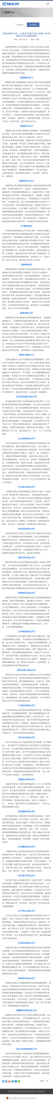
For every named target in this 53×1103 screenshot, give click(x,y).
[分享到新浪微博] (9, 1081)
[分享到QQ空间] (6, 1081)
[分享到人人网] (16, 1081)
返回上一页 (44, 1081)
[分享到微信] (19, 1081)
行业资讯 (33, 25)
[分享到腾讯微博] (12, 1081)
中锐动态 (19, 25)
